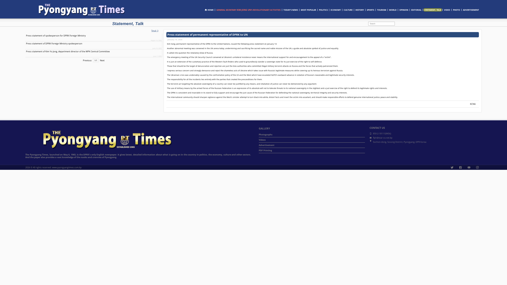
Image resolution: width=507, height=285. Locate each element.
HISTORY (359, 10)
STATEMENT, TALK (432, 10)
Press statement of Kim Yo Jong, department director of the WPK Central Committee (68, 51)
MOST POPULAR (308, 10)
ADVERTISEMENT (471, 10)
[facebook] (460, 167)
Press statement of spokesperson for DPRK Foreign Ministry (56, 35)
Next (102, 60)
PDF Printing (265, 150)
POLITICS (323, 10)
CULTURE (348, 10)
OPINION (403, 10)
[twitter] (452, 167)
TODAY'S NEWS (290, 10)
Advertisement (266, 145)
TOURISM (381, 10)
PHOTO (456, 10)
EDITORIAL (416, 10)
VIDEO (447, 10)
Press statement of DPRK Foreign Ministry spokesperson (54, 43)
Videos (262, 139)
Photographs (265, 134)
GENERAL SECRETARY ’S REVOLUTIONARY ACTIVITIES (248, 9)
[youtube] (469, 167)
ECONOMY (336, 10)
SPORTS (370, 10)
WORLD (392, 10)
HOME (210, 10)
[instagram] (477, 167)
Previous (87, 60)
